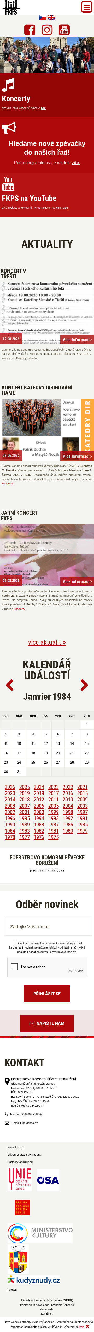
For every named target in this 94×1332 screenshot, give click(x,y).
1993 (53, 818)
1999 (53, 812)
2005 (53, 806)
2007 (24, 806)
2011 (53, 799)
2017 (53, 793)
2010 (68, 799)
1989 (24, 824)
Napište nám (50, 1023)
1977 (24, 837)
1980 (68, 831)
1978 (10, 837)
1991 (82, 818)
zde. (76, 162)
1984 (10, 831)
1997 (82, 812)
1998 (68, 812)
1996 (10, 818)
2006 (39, 806)
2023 (53, 787)
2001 (24, 812)
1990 (10, 824)
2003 (82, 806)
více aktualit (45, 642)
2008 (10, 806)
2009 (82, 799)
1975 (53, 837)
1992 (68, 818)
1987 (53, 824)
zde (43, 108)
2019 (24, 793)
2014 (10, 799)
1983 (24, 831)
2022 (68, 787)
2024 (39, 787)
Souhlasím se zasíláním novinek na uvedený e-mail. (50, 943)
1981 (53, 831)
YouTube (62, 207)
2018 (39, 793)
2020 (10, 793)
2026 (10, 787)
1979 (82, 831)
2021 (82, 787)
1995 (24, 818)
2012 (39, 799)
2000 (39, 812)
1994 (39, 818)
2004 (68, 806)
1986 (68, 824)
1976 (39, 837)
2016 (68, 793)
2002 (10, 812)
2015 (82, 793)
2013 (24, 799)
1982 (39, 831)
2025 (24, 787)
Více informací (76, 339)
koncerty (7, 483)
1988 (39, 824)
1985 (82, 824)
